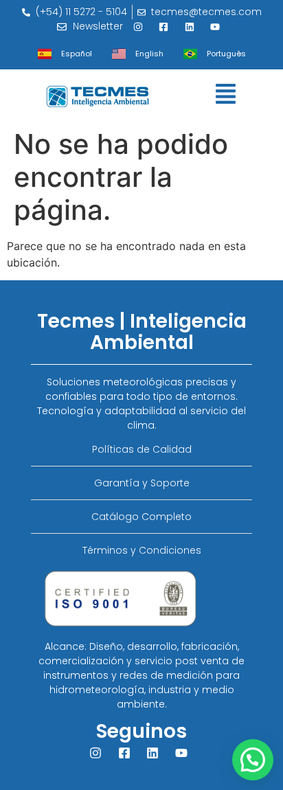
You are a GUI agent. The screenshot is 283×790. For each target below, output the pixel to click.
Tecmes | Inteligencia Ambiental (142, 332)
